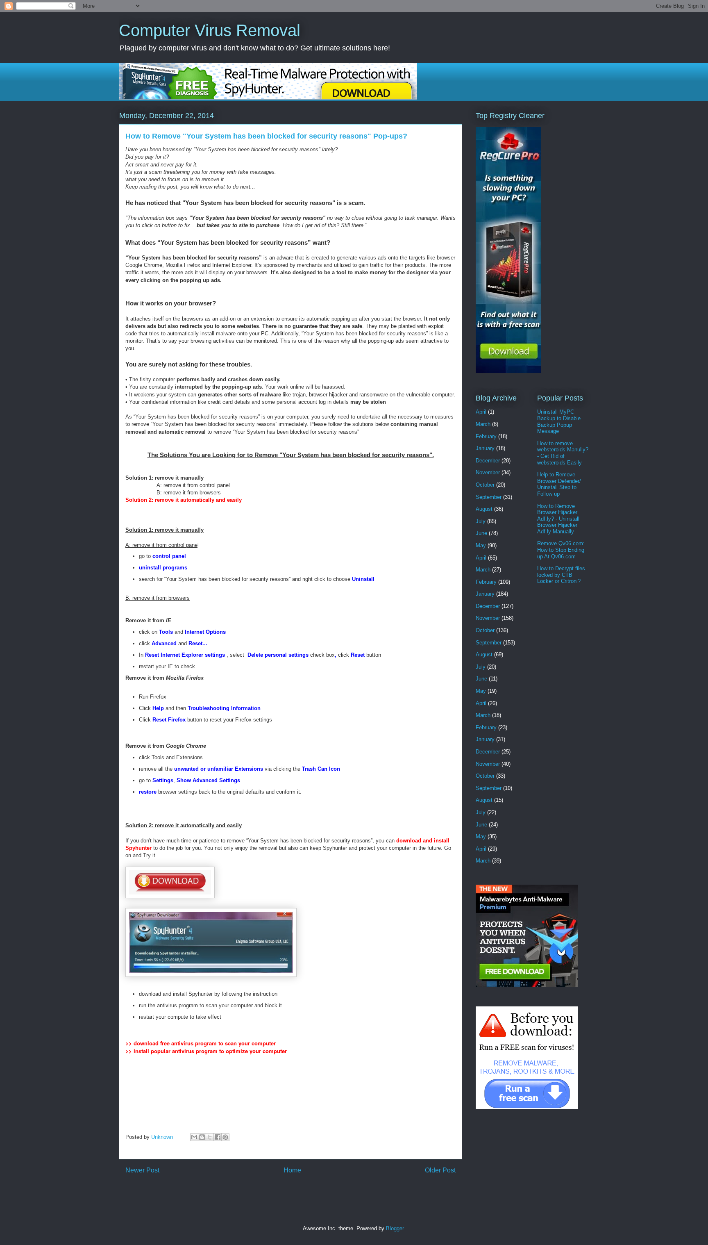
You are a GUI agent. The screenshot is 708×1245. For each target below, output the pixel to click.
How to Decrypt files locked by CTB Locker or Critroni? (561, 574)
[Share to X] (210, 1137)
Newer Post (142, 1170)
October (485, 485)
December (488, 460)
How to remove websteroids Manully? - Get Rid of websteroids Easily (562, 453)
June (481, 533)
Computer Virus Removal (209, 30)
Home (292, 1170)
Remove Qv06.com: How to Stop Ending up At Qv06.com (561, 549)
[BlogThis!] (202, 1137)
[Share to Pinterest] (225, 1137)
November (488, 472)
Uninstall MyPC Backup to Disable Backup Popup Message (559, 421)
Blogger (395, 1228)
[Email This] (194, 1137)
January (485, 448)
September (489, 497)
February (486, 436)
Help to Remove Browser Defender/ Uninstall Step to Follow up (559, 484)
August (484, 509)
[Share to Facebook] (217, 1137)
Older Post (440, 1170)
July (481, 521)
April (481, 412)
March (483, 424)
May (481, 545)
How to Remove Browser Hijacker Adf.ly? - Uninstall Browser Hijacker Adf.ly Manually (558, 519)
